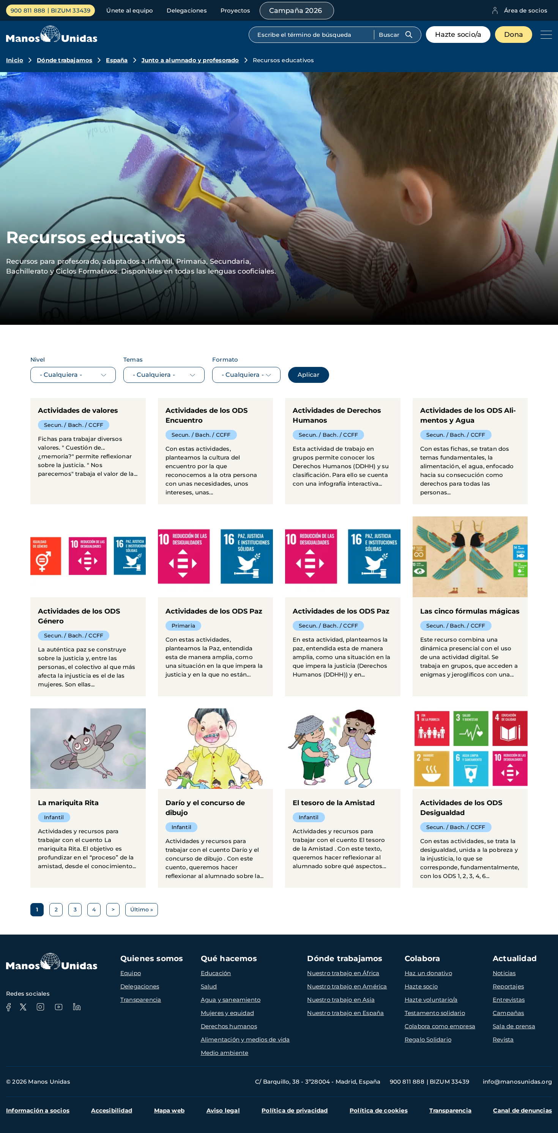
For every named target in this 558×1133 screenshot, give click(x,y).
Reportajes (508, 986)
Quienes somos (151, 958)
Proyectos (236, 10)
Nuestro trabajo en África (343, 973)
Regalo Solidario (428, 1039)
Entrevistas (509, 999)
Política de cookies (379, 1110)
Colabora (422, 958)
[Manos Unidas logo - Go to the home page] (51, 40)
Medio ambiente (225, 1052)
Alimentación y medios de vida (245, 1039)
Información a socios (37, 1110)
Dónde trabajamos (64, 60)
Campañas (508, 1013)
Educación (216, 973)
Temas (133, 359)
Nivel (37, 359)
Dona (513, 34)
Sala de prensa (514, 1026)
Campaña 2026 (295, 10)
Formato (225, 359)
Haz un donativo (428, 973)
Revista (503, 1039)
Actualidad (515, 958)
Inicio (14, 60)
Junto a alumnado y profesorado (190, 60)
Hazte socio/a (458, 34)
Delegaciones (186, 10)
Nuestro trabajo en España (345, 1013)
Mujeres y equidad (227, 1013)
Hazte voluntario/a (431, 999)
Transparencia (140, 999)
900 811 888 (28, 10)
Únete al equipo (129, 10)
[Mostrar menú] (544, 34)
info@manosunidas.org (517, 1081)
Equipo (130, 973)
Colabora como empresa (440, 1026)
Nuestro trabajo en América (347, 986)
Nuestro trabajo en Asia (341, 999)
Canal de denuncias (522, 1110)
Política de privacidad (295, 1110)
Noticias (504, 973)
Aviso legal (223, 1110)
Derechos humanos (229, 1026)
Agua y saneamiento (231, 999)
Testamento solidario (435, 1013)
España (117, 60)
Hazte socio (421, 986)
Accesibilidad (111, 1110)
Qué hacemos (229, 958)
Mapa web (169, 1110)
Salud (209, 986)
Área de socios (525, 10)
